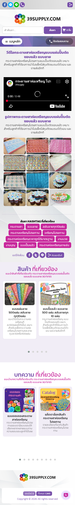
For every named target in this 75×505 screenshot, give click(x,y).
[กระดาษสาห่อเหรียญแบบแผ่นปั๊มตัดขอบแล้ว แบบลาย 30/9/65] (15, 146)
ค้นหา (52, 30)
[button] (29, 352)
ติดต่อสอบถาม (61, 41)
